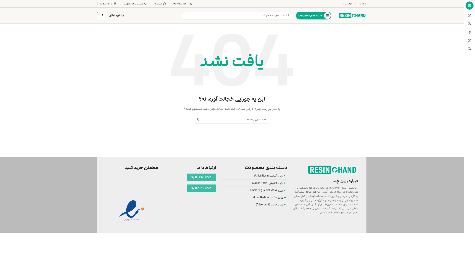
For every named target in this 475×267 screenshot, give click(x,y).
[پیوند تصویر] (333, 170)
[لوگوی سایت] (352, 15)
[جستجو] (199, 119)
